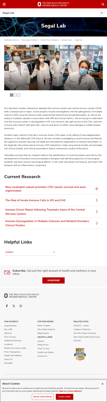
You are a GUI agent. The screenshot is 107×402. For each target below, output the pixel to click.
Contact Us (42, 356)
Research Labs (67, 40)
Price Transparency (12, 352)
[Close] (102, 384)
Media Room (42, 344)
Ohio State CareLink (46, 329)
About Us (8, 359)
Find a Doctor (10, 337)
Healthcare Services (11, 40)
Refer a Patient (43, 325)
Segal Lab (8, 12)
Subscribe (53, 280)
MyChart (8, 333)
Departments (43, 333)
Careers (40, 341)
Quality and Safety (45, 352)
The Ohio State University (85, 333)
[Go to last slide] (6, 67)
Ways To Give (43, 348)
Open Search (103, 4)
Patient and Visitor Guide (15, 348)
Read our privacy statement (70, 391)
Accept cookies (65, 397)
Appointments (10, 325)
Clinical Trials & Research (49, 40)
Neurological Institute (29, 40)
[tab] (11, 95)
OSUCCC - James (81, 325)
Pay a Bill (8, 329)
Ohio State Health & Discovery (87, 337)
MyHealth (8, 363)
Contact (9, 252)
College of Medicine (82, 329)
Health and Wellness (13, 355)
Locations (8, 344)
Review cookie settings (42, 397)
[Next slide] (100, 67)
